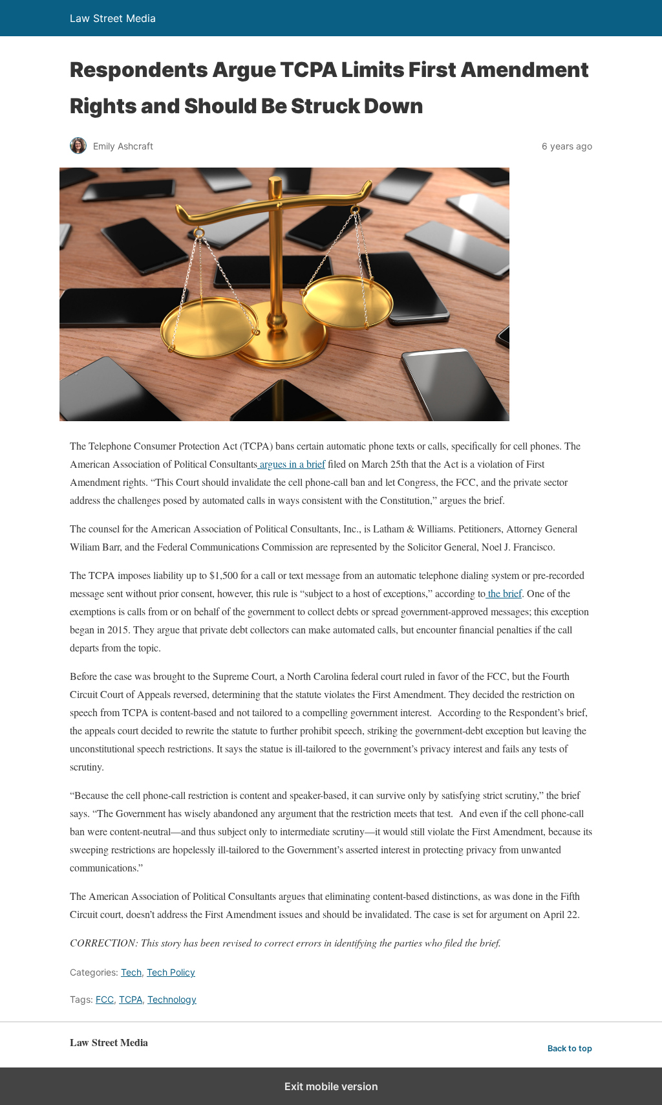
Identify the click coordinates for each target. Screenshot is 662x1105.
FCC (105, 999)
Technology (172, 999)
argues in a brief (291, 463)
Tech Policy (171, 972)
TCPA (130, 999)
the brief (504, 593)
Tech (131, 972)
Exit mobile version (331, 1086)
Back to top (570, 1048)
